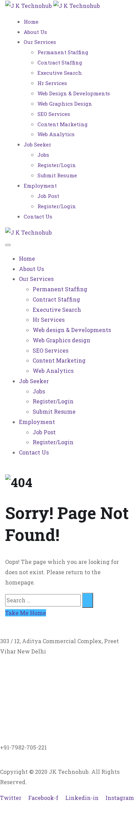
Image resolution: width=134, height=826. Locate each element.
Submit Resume (57, 175)
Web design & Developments (73, 93)
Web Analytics (56, 134)
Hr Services (52, 83)
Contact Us (38, 216)
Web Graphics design (64, 103)
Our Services (40, 41)
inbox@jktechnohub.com (34, 694)
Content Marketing (62, 124)
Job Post (48, 195)
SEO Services (53, 113)
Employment (40, 185)
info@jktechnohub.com (32, 704)
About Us (35, 31)
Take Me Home (25, 612)
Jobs (43, 154)
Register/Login (56, 165)
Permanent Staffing (62, 52)
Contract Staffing (59, 62)
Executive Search (59, 72)
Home (31, 21)
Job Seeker (37, 144)
